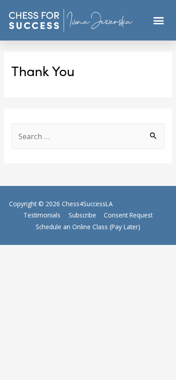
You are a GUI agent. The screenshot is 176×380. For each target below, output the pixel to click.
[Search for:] (87, 136)
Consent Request (128, 215)
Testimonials (41, 215)
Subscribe (82, 215)
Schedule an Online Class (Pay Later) (88, 226)
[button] (158, 20)
